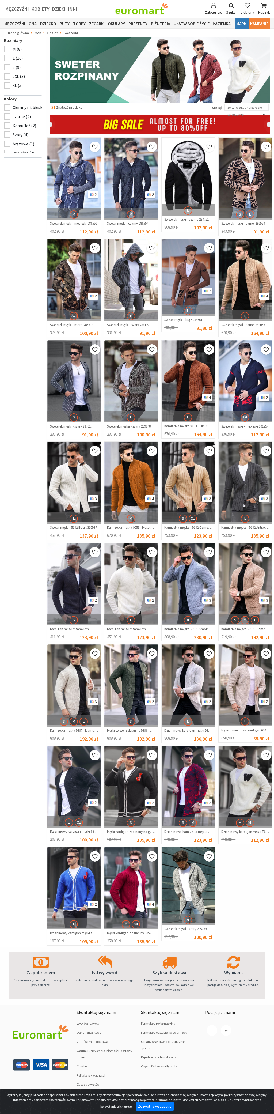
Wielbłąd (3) (23, 153)
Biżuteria (160, 23)
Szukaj (231, 12)
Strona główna (17, 33)
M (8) (17, 49)
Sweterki (71, 33)
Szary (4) (20, 134)
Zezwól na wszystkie (155, 1106)
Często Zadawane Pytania (159, 1066)
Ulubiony (247, 12)
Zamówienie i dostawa (92, 1042)
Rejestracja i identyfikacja (158, 1057)
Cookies (82, 1066)
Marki (242, 23)
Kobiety (41, 9)
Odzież (52, 33)
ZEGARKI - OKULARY (107, 23)
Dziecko (48, 23)
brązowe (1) (23, 143)
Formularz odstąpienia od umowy (164, 1032)
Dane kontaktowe (89, 1032)
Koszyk (264, 12)
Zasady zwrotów (88, 1084)
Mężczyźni (17, 9)
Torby (79, 23)
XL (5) (18, 85)
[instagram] (226, 1030)
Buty (65, 23)
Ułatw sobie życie (192, 23)
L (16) (18, 58)
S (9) (17, 67)
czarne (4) (22, 116)
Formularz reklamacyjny (158, 1023)
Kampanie (259, 23)
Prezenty (137, 23)
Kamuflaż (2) (24, 125)
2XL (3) (19, 76)
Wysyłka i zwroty (88, 1023)
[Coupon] (160, 124)
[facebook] (212, 1030)
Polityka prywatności (91, 1075)
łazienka (222, 23)
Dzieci (59, 9)
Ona (33, 23)
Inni (72, 9)
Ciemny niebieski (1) (31, 107)
